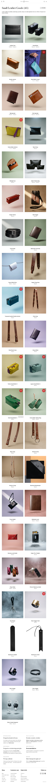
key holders (10, 11)
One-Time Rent (13, 778)
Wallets (27, 740)
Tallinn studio (11, 742)
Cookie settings (23, 781)
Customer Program (14, 773)
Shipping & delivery (24, 776)
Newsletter (12, 781)
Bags (3, 773)
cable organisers (29, 11)
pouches (19, 11)
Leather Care (4, 779)
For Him (3, 776)
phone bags (15, 11)
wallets (6, 11)
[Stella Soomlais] (24, 1)
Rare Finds (3, 781)
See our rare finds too (31, 748)
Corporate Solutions (14, 779)
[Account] (2, 1)
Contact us (22, 773)
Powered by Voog (44, 781)
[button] (4, 1)
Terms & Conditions (24, 778)
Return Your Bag (13, 776)
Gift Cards (3, 778)
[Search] (44, 1)
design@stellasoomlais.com (34, 761)
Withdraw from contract (25, 779)
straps (23, 11)
